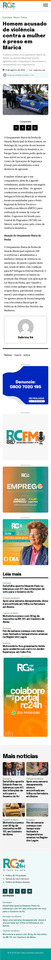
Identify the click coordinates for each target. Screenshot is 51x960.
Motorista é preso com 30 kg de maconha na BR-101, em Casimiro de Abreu (23, 619)
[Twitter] (22, 127)
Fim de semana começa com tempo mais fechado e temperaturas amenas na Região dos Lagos (25, 634)
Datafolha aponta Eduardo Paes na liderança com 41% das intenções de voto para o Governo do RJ (23, 589)
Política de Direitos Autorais (18, 882)
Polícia (24, 17)
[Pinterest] (28, 127)
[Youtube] (29, 891)
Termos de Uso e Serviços (17, 879)
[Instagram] (11, 891)
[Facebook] (16, 127)
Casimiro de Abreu (10, 613)
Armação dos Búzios (11, 598)
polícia (27, 355)
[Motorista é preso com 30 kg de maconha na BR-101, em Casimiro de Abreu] (14, 810)
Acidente (6, 643)
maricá (17, 355)
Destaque (7, 17)
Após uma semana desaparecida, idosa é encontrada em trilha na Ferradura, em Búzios (25, 604)
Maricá (16, 17)
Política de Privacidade (16, 875)
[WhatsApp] (35, 127)
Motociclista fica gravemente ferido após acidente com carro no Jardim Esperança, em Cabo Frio (24, 649)
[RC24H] (9, 5)
